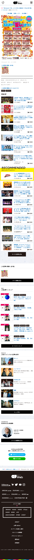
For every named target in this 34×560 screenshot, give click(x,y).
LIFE (17, 512)
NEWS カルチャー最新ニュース (12, 469)
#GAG (2, 80)
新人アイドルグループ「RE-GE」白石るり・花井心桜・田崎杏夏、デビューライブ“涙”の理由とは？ (23, 147)
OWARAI (8, 509)
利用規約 (17, 543)
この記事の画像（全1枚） (7, 65)
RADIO (8, 512)
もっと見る (17, 412)
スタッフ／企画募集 (17, 532)
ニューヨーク (17, 369)
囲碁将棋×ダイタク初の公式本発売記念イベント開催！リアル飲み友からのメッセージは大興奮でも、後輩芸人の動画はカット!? (22, 192)
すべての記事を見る (17, 254)
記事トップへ (17, 13)
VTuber (25, 509)
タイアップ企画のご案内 (17, 529)
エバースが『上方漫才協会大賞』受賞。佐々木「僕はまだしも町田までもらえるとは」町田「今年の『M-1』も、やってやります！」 (22, 210)
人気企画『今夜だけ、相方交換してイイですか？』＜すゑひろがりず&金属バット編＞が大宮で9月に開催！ (23, 99)
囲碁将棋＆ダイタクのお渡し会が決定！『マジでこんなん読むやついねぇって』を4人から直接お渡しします (22, 183)
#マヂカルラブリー (17, 82)
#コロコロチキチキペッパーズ (12, 80)
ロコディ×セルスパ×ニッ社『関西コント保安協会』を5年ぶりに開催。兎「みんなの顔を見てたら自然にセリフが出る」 (22, 201)
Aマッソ (16, 358)
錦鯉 (15, 390)
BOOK (13, 512)
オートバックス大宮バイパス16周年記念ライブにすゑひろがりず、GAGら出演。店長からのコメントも (23, 107)
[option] (5, 70)
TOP (3, 469)
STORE (18, 515)
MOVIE (20, 509)
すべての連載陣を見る (17, 440)
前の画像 (10, 13)
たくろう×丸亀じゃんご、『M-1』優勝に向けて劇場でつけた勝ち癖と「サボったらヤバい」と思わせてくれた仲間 (23, 137)
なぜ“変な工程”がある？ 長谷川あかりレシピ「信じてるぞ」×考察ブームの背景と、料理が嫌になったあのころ (23, 329)
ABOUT (17, 522)
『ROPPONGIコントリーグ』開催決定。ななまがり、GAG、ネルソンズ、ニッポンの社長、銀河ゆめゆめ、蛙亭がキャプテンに (22, 237)
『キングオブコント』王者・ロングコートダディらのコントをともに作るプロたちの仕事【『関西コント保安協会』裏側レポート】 (22, 227)
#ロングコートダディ (5, 84)
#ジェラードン (24, 80)
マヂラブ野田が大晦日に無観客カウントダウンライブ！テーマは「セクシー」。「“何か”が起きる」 (22, 218)
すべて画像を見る (17, 280)
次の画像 (24, 13)
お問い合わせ (17, 525)
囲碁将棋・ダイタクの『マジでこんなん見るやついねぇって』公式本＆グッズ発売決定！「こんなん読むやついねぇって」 (22, 246)
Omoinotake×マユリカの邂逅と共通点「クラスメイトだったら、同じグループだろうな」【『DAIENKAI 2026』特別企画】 (23, 158)
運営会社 (17, 539)
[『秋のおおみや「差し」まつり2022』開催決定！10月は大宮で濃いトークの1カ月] (4, 273)
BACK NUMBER (10, 515)
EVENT (24, 515)
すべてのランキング (17, 346)
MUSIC (14, 509)
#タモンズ (9, 82)
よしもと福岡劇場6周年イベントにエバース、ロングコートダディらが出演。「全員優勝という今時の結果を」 (22, 175)
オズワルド (16, 400)
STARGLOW (17, 379)
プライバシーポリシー (17, 536)
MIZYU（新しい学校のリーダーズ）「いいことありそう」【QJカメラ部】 (23, 298)
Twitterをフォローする (18, 454)
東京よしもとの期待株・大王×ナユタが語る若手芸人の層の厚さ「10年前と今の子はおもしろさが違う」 (23, 127)
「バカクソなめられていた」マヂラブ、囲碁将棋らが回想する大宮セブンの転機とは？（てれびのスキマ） (23, 117)
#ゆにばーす (26, 82)
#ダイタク (3, 82)
